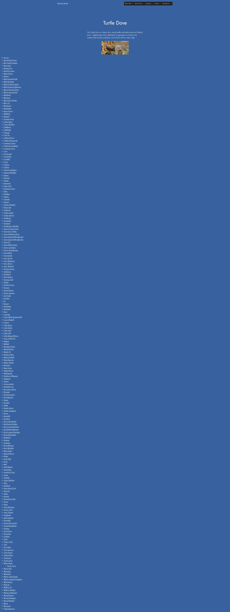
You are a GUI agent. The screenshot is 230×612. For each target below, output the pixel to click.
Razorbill (7, 416)
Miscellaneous (166, 3)
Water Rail (7, 569)
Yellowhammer (9, 609)
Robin (6, 456)
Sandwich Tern (9, 472)
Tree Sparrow (9, 550)
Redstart (6, 440)
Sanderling (7, 470)
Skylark (6, 496)
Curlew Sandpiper (10, 170)
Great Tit (7, 242)
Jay (5, 301)
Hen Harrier (8, 277)
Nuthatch (7, 379)
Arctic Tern (11, 566)
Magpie (6, 341)
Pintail (6, 400)
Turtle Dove (8, 561)
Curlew (6, 167)
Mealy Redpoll (9, 357)
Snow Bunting (9, 507)
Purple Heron (8, 408)
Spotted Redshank (10, 526)
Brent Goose (8, 111)
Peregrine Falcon (10, 389)
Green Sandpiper (10, 248)
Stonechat (7, 534)
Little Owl (7, 333)
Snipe (6, 504)
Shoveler (7, 491)
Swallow (7, 536)
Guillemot (7, 272)
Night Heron (8, 371)
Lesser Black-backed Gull (13, 317)
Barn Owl (7, 66)
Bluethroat (7, 106)
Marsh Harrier (9, 349)
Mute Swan (8, 368)
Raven (6, 413)
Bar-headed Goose (10, 60)
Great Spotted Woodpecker (13, 237)
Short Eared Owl (10, 488)
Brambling (7, 108)
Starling (6, 528)
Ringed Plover (9, 454)
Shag (5, 483)
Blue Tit (7, 103)
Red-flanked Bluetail (11, 429)
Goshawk (7, 223)
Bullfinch (7, 114)
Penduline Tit (9, 387)
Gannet (6, 202)
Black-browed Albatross (12, 87)
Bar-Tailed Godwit (10, 63)
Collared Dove (9, 138)
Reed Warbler (9, 448)
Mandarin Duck (9, 347)
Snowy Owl (8, 510)
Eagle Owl (7, 186)
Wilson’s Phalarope (10, 593)
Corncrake (7, 156)
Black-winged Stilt (10, 92)
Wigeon (7, 585)
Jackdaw (7, 298)
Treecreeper (8, 552)
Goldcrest (7, 210)
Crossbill (7, 159)
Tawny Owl (8, 542)
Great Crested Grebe (11, 229)
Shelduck (7, 486)
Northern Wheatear (11, 376)
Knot (5, 312)
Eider (5, 191)
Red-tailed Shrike (10, 435)
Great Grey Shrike (10, 231)
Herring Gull (8, 280)
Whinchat (7, 574)
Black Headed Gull (10, 79)
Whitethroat (8, 582)
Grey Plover (8, 264)
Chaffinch (7, 127)
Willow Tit (8, 587)
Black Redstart (9, 82)
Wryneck (7, 606)
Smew (6, 502)
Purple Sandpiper (10, 411)
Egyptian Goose (9, 189)
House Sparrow (9, 293)
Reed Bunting (9, 445)
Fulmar (6, 197)
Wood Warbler (9, 601)
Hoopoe (6, 288)
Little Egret (8, 325)
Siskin (6, 494)
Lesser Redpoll (9, 320)
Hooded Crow (9, 285)
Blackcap (7, 98)
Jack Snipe (7, 296)
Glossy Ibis (7, 207)
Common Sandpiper (11, 146)
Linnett (6, 322)
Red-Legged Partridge (12, 432)
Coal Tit (7, 135)
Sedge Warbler (9, 480)
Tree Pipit (7, 547)
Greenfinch (8, 253)
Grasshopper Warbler (11, 226)
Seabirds (156, 3)
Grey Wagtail (8, 266)
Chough (7, 132)
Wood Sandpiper (10, 598)
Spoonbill (7, 520)
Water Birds (128, 3)
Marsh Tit (7, 352)
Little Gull (7, 330)
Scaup (6, 475)
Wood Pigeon (9, 595)
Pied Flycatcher (9, 395)
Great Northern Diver (11, 234)
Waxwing (7, 571)
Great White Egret (10, 245)
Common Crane (10, 143)
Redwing (7, 443)
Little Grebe (8, 328)
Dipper (6, 175)
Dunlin (6, 181)
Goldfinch (7, 218)
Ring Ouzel (8, 451)
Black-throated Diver (11, 90)
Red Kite (7, 419)
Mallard (6, 344)
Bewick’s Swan (9, 71)
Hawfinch (7, 274)
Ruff (5, 464)
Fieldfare (7, 194)
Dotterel (7, 178)
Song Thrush (8, 512)
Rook (5, 462)
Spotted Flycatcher (10, 523)
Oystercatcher (9, 384)
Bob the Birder (63, 3)
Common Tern (9, 148)
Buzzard (6, 116)
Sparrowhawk (8, 518)
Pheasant (7, 392)
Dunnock (7, 183)
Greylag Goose (9, 269)
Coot (5, 151)
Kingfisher (7, 306)
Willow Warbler (10, 590)
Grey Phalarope (9, 261)
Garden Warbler (9, 205)
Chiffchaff (7, 130)
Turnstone (7, 558)
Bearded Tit (8, 68)
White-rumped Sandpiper (13, 579)
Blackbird (7, 95)
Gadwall (7, 199)
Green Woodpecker (11, 250)
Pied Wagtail (8, 397)
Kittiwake (7, 309)
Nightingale (8, 373)
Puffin (6, 405)
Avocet (6, 58)
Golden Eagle (8, 213)
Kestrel (6, 304)
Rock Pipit (7, 459)
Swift (5, 539)
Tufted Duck (8, 555)
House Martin (9, 290)
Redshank (7, 437)
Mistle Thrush (9, 363)
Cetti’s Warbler (9, 124)
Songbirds (148, 3)
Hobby (6, 282)
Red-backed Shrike (10, 424)
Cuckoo (6, 165)
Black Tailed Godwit (11, 84)
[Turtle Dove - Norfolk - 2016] (108, 47)
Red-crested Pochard (11, 427)
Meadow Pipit (9, 355)
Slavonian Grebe (10, 499)
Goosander (7, 221)
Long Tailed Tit (9, 338)
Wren (6, 603)
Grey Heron (8, 258)
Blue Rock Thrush (10, 100)
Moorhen (7, 365)
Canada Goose (9, 119)
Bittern (6, 76)
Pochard (6, 403)
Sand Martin (8, 467)
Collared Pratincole (11, 140)
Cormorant (8, 154)
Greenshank (8, 256)
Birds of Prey (138, 3)
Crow (6, 162)
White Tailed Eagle (11, 577)
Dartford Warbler (10, 173)
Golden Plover (9, 215)
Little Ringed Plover (11, 336)
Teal (5, 544)
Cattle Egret (8, 122)
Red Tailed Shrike (10, 421)
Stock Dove (8, 531)
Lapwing (7, 314)
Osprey (6, 381)
